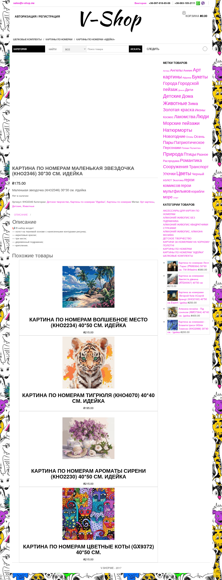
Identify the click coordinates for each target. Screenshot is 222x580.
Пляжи (185, 148)
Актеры (166, 70)
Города (170, 83)
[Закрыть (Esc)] (1, 575)
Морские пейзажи (181, 123)
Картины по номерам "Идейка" (87, 201)
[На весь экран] (8, 575)
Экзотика (178, 180)
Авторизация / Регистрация (37, 16)
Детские (16, 206)
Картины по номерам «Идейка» (95, 39)
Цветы (183, 172)
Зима (193, 103)
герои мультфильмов (177, 188)
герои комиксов (178, 182)
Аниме (187, 70)
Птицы (190, 154)
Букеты (200, 76)
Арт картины (147, 201)
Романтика (191, 160)
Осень (199, 136)
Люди (202, 116)
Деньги (181, 90)
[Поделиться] (4, 575)
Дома (187, 96)
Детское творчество (58, 201)
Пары (168, 142)
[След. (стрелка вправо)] (4, 579)
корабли (197, 191)
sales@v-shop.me (24, 3)
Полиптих (195, 148)
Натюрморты (177, 129)
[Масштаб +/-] (11, 575)
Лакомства (184, 116)
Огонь (189, 136)
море (168, 197)
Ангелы (176, 70)
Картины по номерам (59, 39)
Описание (21, 214)
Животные (28, 206)
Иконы (200, 109)
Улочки (169, 173)
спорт (175, 197)
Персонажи (172, 147)
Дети (189, 89)
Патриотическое (189, 142)
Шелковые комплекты (27, 39)
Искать (135, 49)
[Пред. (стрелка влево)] (1, 579)
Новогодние (174, 136)
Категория (20, 49)
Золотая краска (178, 109)
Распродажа (171, 161)
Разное (202, 154)
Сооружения (175, 166)
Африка (186, 77)
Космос (168, 117)
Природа (173, 153)
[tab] (85, 215)
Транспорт (199, 166)
